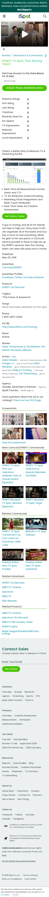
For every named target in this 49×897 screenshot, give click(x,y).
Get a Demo (8, 799)
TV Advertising (9, 775)
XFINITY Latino (9, 626)
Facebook (7, 277)
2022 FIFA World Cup (12, 747)
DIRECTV (6, 596)
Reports (6, 763)
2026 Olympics (33, 747)
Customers (22, 790)
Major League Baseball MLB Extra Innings (20, 632)
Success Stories (10, 767)
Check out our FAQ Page (27, 400)
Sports (29, 696)
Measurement (9, 719)
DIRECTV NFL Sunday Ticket (17, 622)
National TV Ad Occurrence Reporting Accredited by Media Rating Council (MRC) (25, 838)
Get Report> (24, 9)
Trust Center (30, 879)
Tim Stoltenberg (28, 373)
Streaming (18, 696)
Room (18, 350)
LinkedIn (6, 818)
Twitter (18, 277)
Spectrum (7, 591)
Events (5, 771)
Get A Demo (11, 668)
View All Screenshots (14, 442)
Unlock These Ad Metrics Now (24, 88)
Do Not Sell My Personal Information (19, 861)
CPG (38, 696)
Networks (29, 691)
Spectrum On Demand (15, 617)
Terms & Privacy (30, 875)
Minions (27, 350)
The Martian (33, 346)
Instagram (18, 818)
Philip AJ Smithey (22, 370)
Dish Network (9, 600)
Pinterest (39, 277)
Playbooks (17, 771)
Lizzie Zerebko (10, 360)
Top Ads (6, 739)
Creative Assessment (25, 715)
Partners (37, 795)
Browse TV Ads (9, 743)
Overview (7, 691)
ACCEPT (15, 895)
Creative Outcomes (31, 767)
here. (4, 855)
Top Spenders (20, 739)
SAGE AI (29, 700)
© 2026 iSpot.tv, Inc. (11, 875)
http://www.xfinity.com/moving (19, 326)
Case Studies (19, 763)
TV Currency (31, 771)
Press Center (9, 795)
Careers (35, 790)
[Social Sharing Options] (4, 49)
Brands (18, 691)
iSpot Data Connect (12, 700)
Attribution (24, 719)
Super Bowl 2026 (28, 743)
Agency (6, 696)
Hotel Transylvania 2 (13, 346)
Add (14, 356)
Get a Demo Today (14, 216)
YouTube (28, 277)
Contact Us (24, 795)
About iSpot (8, 790)
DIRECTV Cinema (11, 587)
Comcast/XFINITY (12, 267)
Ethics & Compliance (12, 879)
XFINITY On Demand (13, 287)
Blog (31, 763)
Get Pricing (23, 799)
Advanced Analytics (12, 723)
